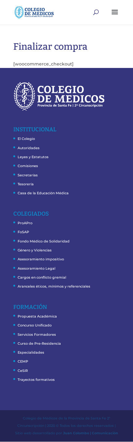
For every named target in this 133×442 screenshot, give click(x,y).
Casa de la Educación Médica (43, 193)
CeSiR (23, 370)
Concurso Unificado (35, 325)
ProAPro (25, 223)
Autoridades (29, 148)
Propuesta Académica (37, 316)
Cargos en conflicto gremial (42, 277)
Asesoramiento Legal (36, 268)
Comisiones (28, 166)
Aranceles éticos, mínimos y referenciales (54, 286)
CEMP (23, 361)
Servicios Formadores (37, 334)
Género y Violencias (35, 250)
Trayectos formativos (36, 379)
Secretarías (28, 175)
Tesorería (26, 184)
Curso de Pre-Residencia (39, 343)
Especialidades (31, 352)
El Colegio (26, 139)
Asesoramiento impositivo (41, 259)
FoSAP (23, 232)
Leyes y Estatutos (33, 157)
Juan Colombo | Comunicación (90, 433)
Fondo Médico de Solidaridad (44, 241)
